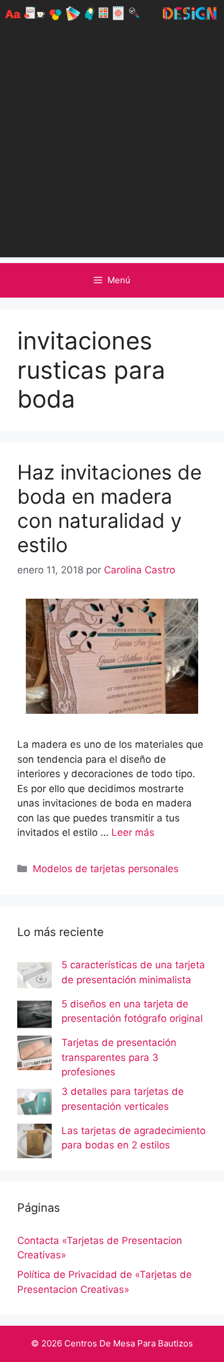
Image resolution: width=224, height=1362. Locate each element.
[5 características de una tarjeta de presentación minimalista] (34, 977)
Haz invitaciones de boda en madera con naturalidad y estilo (109, 508)
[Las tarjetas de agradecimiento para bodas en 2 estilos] (34, 1143)
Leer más (133, 832)
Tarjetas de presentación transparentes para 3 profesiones (118, 1057)
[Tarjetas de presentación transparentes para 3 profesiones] (34, 1055)
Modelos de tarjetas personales (106, 868)
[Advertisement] (112, 145)
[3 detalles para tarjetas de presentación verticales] (34, 1104)
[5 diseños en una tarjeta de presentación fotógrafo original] (34, 1016)
